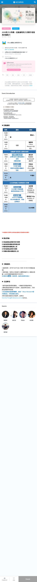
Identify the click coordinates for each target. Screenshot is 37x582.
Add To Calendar (9, 49)
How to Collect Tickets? (13, 69)
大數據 (30, 75)
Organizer (4, 580)
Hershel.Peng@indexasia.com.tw (12, 298)
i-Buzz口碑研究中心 (10, 58)
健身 (18, 75)
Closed (28, 579)
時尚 (24, 75)
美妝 (13, 75)
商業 (7, 75)
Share (32, 6)
